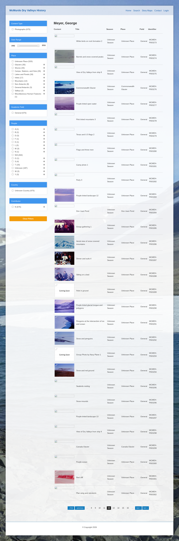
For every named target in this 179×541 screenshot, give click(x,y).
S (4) (22, 161)
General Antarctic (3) (28, 87)
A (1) (22, 129)
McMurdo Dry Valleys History (27, 10)
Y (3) (22, 174)
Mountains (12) (28, 81)
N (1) (22, 152)
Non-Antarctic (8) (27, 84)
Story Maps (147, 10)
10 (100, 508)
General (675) (28, 113)
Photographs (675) (28, 29)
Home (128, 10)
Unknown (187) (28, 168)
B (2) (22, 132)
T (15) (22, 165)
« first (71, 508)
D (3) (22, 135)
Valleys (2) (26, 91)
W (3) (22, 171)
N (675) (23, 207)
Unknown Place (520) (28, 61)
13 (114, 508)
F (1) (22, 139)
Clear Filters (28, 219)
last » (145, 508)
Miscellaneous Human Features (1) (28, 95)
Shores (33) (27, 68)
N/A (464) (25, 155)
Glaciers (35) (28, 65)
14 (118, 508)
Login (166, 10)
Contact (158, 10)
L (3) (22, 145)
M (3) (22, 148)
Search (136, 10)
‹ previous (79, 508)
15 (123, 508)
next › (138, 508)
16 (128, 508)
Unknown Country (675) (28, 191)
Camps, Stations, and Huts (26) (28, 71)
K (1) (22, 142)
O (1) (22, 158)
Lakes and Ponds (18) (28, 74)
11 (104, 508)
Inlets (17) (26, 78)
